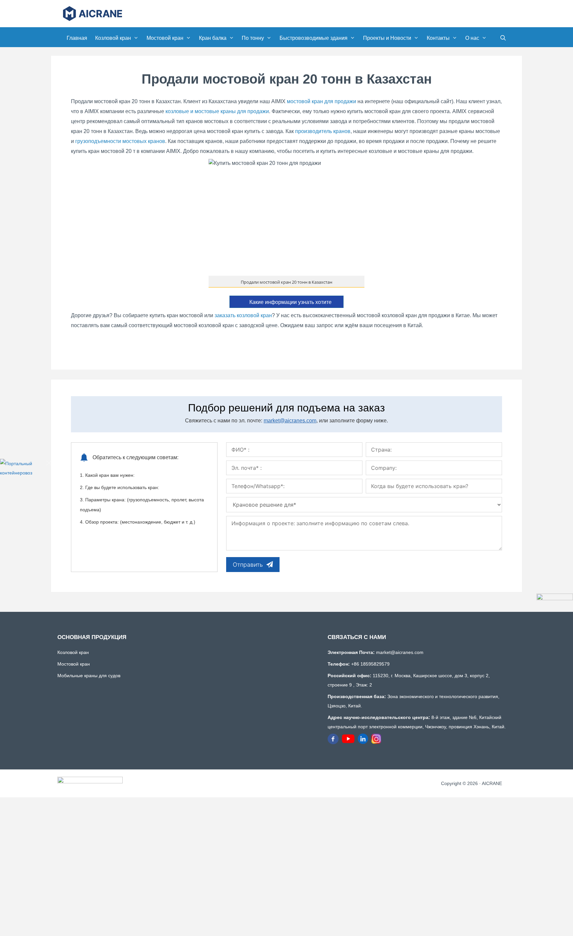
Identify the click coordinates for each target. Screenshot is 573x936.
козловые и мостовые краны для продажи (217, 111)
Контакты (438, 38)
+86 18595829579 (370, 664)
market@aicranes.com (290, 420)
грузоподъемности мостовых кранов (120, 141)
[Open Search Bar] (502, 38)
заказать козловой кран (243, 315)
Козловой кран (113, 38)
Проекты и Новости (387, 38)
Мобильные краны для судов (88, 675)
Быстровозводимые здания (314, 38)
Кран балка (212, 38)
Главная (77, 38)
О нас (472, 38)
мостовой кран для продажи (321, 101)
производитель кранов (322, 131)
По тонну (253, 38)
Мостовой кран (165, 38)
